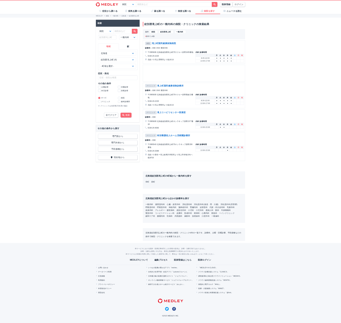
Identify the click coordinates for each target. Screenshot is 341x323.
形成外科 (188, 213)
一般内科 (149, 204)
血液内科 (149, 210)
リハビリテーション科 (164, 213)
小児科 (191, 210)
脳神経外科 (183, 207)
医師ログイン (204, 260)
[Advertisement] (194, 73)
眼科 (217, 210)
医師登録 (226, 4)
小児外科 (200, 210)
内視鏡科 (178, 216)
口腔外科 (206, 216)
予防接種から (117, 149)
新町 (153, 182)
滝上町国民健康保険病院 (164, 43)
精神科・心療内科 (201, 213)
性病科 (169, 216)
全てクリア (111, 115)
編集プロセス (161, 260)
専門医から (117, 136)
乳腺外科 (231, 207)
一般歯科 (215, 216)
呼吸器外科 (162, 207)
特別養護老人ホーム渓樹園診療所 (173, 135)
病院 (148, 43)
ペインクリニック (227, 213)
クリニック (150, 86)
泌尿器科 (204, 207)
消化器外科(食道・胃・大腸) (206, 204)
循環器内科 (160, 204)
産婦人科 (209, 210)
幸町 (147, 182)
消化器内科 (187, 204)
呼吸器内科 (150, 207)
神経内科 (172, 207)
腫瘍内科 (161, 216)
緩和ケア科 (150, 216)
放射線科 (196, 216)
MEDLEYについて (139, 260)
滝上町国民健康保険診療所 (170, 86)
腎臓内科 (194, 207)
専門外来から (117, 142)
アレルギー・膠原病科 (164, 210)
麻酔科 (187, 216)
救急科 (214, 213)
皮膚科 (179, 213)
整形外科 (149, 213)
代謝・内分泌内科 (217, 207)
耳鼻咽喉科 (226, 210)
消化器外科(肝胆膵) (229, 204)
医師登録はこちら (183, 260)
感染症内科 (181, 210)
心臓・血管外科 (173, 204)
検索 (127, 115)
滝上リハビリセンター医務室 (171, 112)
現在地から (119, 157)
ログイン (239, 4)
